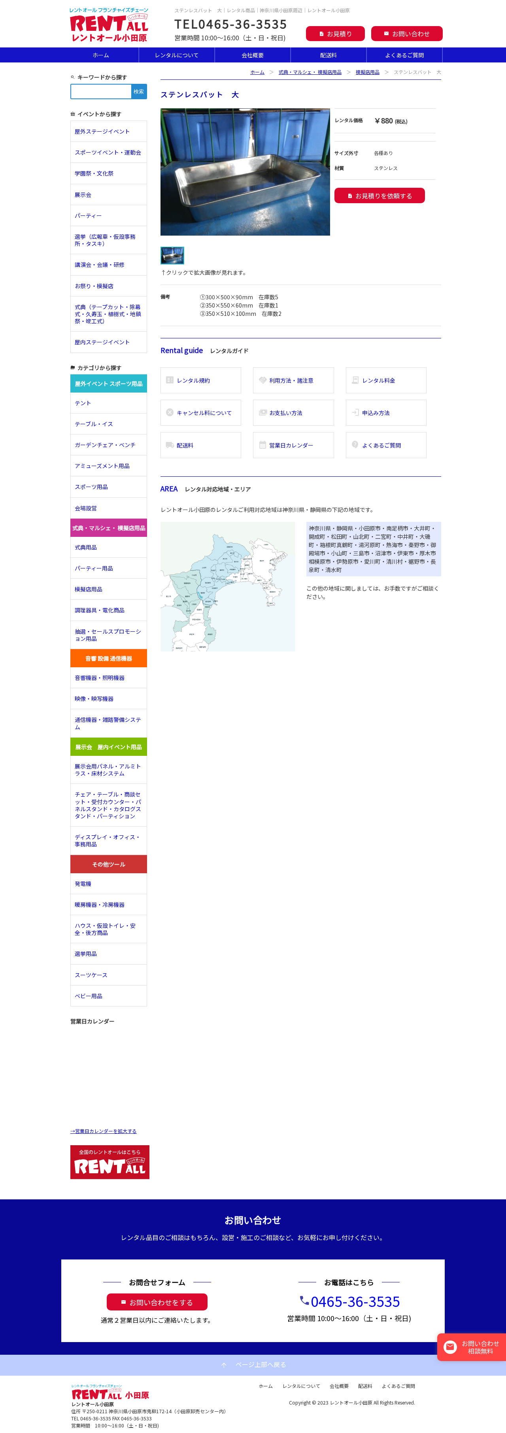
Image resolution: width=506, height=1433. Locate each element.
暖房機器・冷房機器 (100, 904)
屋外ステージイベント (102, 131)
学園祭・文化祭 (94, 173)
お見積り (335, 33)
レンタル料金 (373, 380)
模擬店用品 (368, 71)
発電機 (83, 883)
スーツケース (91, 975)
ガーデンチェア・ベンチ (105, 445)
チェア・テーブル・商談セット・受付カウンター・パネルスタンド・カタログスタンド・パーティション (108, 805)
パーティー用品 (94, 568)
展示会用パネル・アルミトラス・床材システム (108, 769)
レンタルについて (177, 55)
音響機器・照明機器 (100, 678)
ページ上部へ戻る (253, 1364)
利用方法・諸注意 (286, 380)
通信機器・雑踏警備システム (108, 723)
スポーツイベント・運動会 (108, 152)
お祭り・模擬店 (94, 286)
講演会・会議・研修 (100, 264)
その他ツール (108, 864)
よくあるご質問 (404, 55)
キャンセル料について (198, 412)
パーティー (91, 215)
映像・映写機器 (94, 698)
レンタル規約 (187, 380)
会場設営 (86, 508)
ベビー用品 (88, 996)
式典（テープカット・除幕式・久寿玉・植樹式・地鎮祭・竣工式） (108, 314)
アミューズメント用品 (102, 466)
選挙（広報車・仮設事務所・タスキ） (105, 239)
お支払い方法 (280, 412)
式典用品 (86, 547)
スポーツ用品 (91, 487)
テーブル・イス (94, 424)
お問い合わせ (407, 33)
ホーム (101, 55)
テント (83, 403)
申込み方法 (370, 412)
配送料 (328, 55)
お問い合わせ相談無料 (473, 1347)
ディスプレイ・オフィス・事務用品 (108, 840)
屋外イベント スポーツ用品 (109, 383)
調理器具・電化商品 (100, 610)
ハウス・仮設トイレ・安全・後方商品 (105, 928)
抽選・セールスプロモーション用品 (108, 634)
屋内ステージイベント (102, 342)
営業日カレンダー (286, 445)
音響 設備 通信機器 (108, 658)
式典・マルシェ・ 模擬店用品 (310, 71)
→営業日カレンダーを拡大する (103, 1130)
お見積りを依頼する (379, 195)
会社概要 (253, 55)
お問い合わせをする (157, 1302)
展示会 (83, 194)
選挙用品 (86, 953)
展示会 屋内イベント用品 (109, 747)
